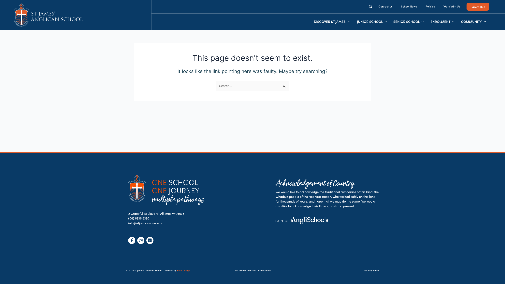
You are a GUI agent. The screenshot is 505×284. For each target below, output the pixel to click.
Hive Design (183, 270)
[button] (371, 7)
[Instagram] (140, 240)
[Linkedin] (149, 240)
